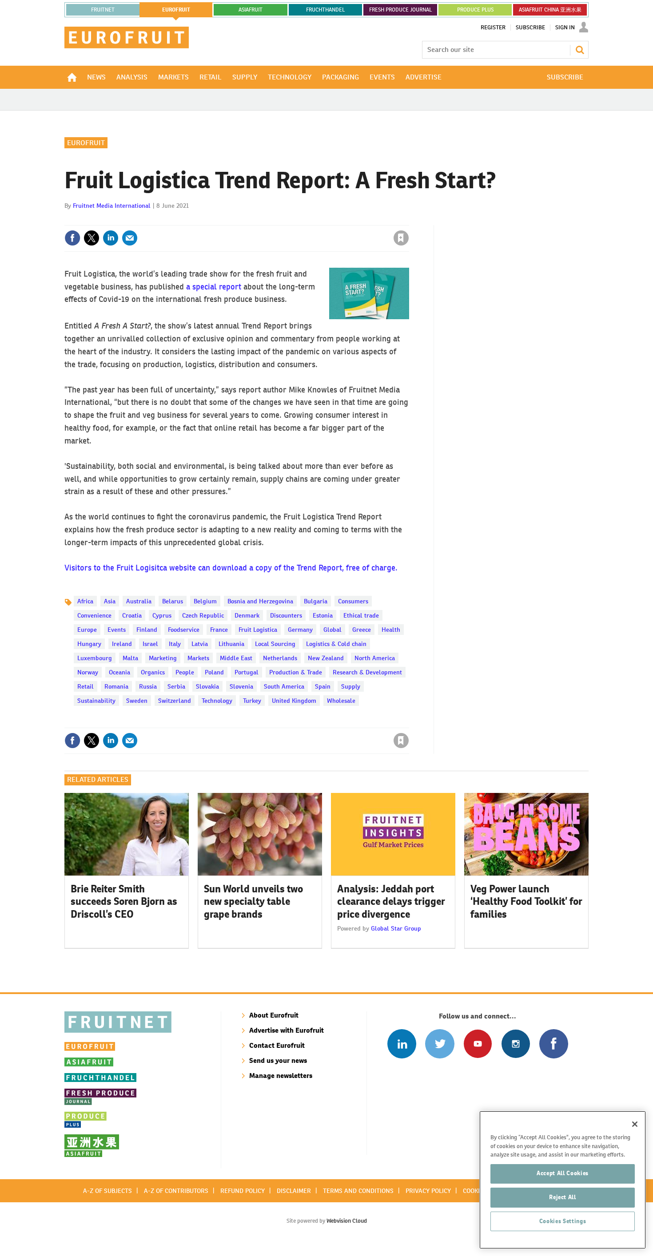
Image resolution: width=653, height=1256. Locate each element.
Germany (300, 630)
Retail (85, 686)
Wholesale (341, 701)
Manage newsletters (280, 1075)
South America (284, 686)
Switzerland (174, 701)
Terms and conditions (358, 1191)
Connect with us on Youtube (477, 1043)
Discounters (286, 615)
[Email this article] (130, 238)
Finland (146, 630)
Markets (198, 658)
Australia (138, 601)
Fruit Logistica (258, 630)
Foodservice (183, 630)
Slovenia (241, 686)
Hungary (89, 644)
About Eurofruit (274, 1015)
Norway (87, 672)
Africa (85, 601)
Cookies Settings (562, 1221)
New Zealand (326, 658)
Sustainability (96, 701)
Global (332, 630)
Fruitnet (103, 9)
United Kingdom (294, 701)
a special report (213, 286)
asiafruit (251, 9)
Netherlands (280, 658)
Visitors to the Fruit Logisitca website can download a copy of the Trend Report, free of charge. (231, 568)
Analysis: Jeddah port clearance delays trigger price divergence (391, 901)
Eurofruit (86, 142)
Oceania (119, 672)
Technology (217, 701)
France (219, 630)
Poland (214, 672)
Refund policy (242, 1191)
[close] (408, 220)
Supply (350, 686)
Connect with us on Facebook (553, 1043)
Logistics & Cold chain (336, 644)
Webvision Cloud (346, 1220)
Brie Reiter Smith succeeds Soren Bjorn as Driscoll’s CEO (124, 901)
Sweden (136, 701)
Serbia (176, 686)
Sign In (565, 27)
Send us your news (278, 1060)
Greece (361, 630)
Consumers (353, 601)
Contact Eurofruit (277, 1045)
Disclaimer (294, 1191)
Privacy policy (428, 1191)
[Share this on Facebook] (72, 238)
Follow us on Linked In (401, 1043)
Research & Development (367, 672)
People (184, 672)
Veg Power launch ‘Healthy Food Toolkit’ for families (526, 901)
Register (493, 27)
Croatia (132, 615)
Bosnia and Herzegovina (260, 601)
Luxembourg (94, 658)
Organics (153, 672)
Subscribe (530, 27)
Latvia (199, 644)
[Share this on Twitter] (92, 238)
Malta (130, 658)
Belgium (205, 601)
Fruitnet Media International (112, 206)
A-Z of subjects (107, 1191)
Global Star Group (396, 928)
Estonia (323, 615)
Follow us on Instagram (515, 1043)
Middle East (236, 658)
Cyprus (161, 615)
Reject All (562, 1197)
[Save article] (401, 238)
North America (374, 658)
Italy (175, 644)
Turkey (252, 701)
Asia (109, 601)
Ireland (122, 644)
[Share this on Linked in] (111, 238)
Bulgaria (315, 601)
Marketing (163, 658)
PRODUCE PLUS (475, 9)
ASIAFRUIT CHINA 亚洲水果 (550, 9)
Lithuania (231, 644)
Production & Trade (295, 672)
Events (117, 630)
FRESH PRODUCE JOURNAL (400, 9)
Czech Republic (203, 615)
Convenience (94, 615)
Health (391, 630)
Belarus (172, 601)
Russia (148, 686)
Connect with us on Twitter (439, 1043)
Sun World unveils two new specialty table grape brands (253, 901)
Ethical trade (361, 615)
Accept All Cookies (563, 1173)
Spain (322, 686)
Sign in (295, 220)
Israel (150, 644)
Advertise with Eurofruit (286, 1030)
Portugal (247, 672)
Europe (87, 630)
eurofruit (176, 9)
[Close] (635, 1124)
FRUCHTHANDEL (325, 9)
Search (580, 50)
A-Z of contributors (176, 1191)
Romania (116, 686)
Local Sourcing (275, 644)
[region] (562, 1180)
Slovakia (207, 686)
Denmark (247, 615)
